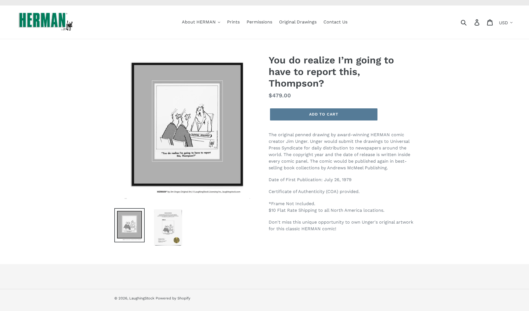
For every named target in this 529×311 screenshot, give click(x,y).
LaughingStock (141, 298)
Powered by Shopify (173, 298)
